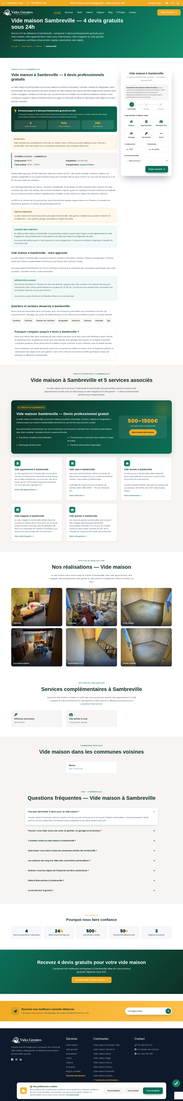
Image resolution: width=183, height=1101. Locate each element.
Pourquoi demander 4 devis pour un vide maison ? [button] (53, 811)
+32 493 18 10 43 (38, 3)
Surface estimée (131, 155)
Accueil (57, 12)
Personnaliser (113, 1090)
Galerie (89, 12)
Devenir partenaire (75, 1075)
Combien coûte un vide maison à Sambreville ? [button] (52, 840)
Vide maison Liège (102, 1058)
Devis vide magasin (23, 536)
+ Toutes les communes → (106, 1080)
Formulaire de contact (148, 1049)
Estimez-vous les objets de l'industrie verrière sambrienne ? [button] (58, 870)
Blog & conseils (73, 1071)
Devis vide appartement (25, 489)
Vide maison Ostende (103, 1071)
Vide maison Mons (102, 1053)
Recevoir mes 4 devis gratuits (90, 979)
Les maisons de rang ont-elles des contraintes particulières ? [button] (59, 860)
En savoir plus (73, 1095)
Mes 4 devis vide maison (143, 432)
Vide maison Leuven (103, 1075)
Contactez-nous (14, 3)
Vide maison (26, 46)
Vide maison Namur (102, 1062)
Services (69, 12)
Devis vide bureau (132, 495)
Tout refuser (133, 1090)
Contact (132, 12)
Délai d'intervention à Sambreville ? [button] (46, 880)
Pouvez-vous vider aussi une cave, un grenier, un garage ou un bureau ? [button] (64, 830)
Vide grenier (72, 1049)
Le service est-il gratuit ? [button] (40, 890)
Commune (151, 144)
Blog (110, 12)
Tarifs (79, 12)
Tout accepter (153, 1090)
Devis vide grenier (77, 536)
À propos (120, 12)
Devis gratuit (168, 12)
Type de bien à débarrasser (136, 115)
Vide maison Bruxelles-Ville (106, 1045)
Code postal (129, 144)
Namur (39, 46)
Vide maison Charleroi (104, 1049)
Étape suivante (155, 169)
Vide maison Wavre (102, 1067)
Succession (71, 1053)
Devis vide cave (76, 495)
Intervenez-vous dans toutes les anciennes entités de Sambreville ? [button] (62, 850)
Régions (100, 12)
